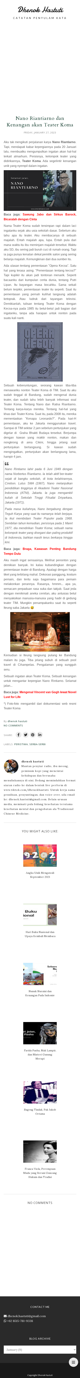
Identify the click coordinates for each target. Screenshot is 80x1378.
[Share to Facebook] (19, 735)
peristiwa (21, 744)
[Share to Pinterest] (33, 735)
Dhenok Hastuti (40, 9)
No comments (13, 725)
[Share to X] (26, 735)
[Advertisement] (40, 65)
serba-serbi (37, 744)
